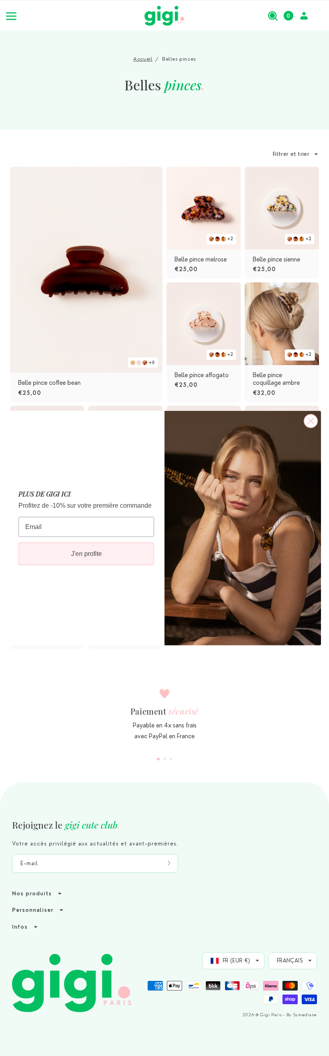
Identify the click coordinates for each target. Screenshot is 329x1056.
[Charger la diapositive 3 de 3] (171, 759)
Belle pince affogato (202, 374)
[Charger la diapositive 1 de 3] (158, 759)
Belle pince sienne (276, 259)
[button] (273, 16)
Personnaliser (32, 910)
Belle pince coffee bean (49, 382)
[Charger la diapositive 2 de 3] (164, 759)
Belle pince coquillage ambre (276, 378)
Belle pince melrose (201, 259)
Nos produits (32, 894)
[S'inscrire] (169, 863)
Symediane (305, 1014)
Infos (20, 927)
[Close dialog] (311, 421)
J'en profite (86, 553)
